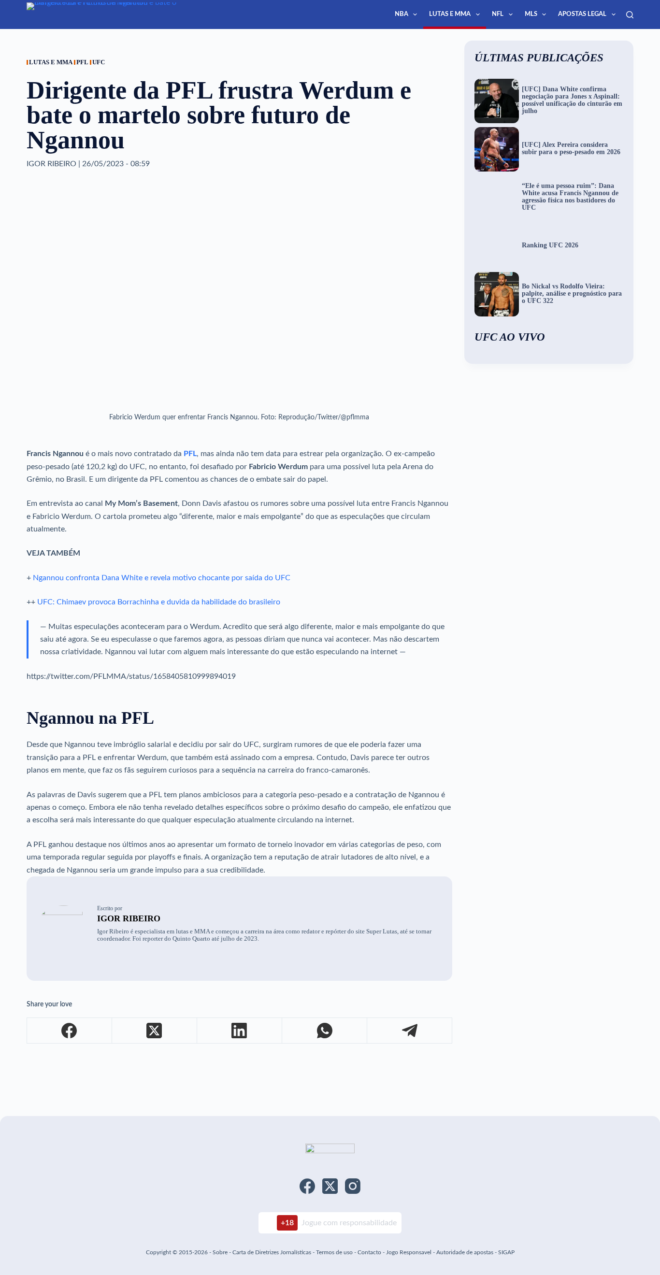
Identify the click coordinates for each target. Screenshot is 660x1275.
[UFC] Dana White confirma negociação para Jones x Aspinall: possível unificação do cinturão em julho (572, 100)
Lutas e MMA (450, 14)
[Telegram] (409, 1031)
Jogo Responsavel (409, 1252)
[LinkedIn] (239, 1031)
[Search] (629, 14)
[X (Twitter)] (154, 1031)
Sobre (220, 1252)
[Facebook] (69, 1031)
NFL (497, 14)
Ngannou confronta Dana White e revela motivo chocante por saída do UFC (161, 578)
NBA (401, 14)
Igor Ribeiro (128, 918)
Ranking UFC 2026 (550, 245)
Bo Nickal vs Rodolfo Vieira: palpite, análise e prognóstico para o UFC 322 (572, 293)
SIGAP (506, 1252)
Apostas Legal (582, 14)
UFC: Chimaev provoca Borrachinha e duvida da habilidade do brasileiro (158, 602)
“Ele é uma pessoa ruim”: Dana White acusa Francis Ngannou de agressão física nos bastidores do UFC (570, 197)
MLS (531, 14)
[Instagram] (352, 1186)
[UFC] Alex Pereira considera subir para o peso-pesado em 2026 (571, 149)
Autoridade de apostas (464, 1252)
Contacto (369, 1252)
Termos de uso (334, 1252)
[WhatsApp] (324, 1031)
